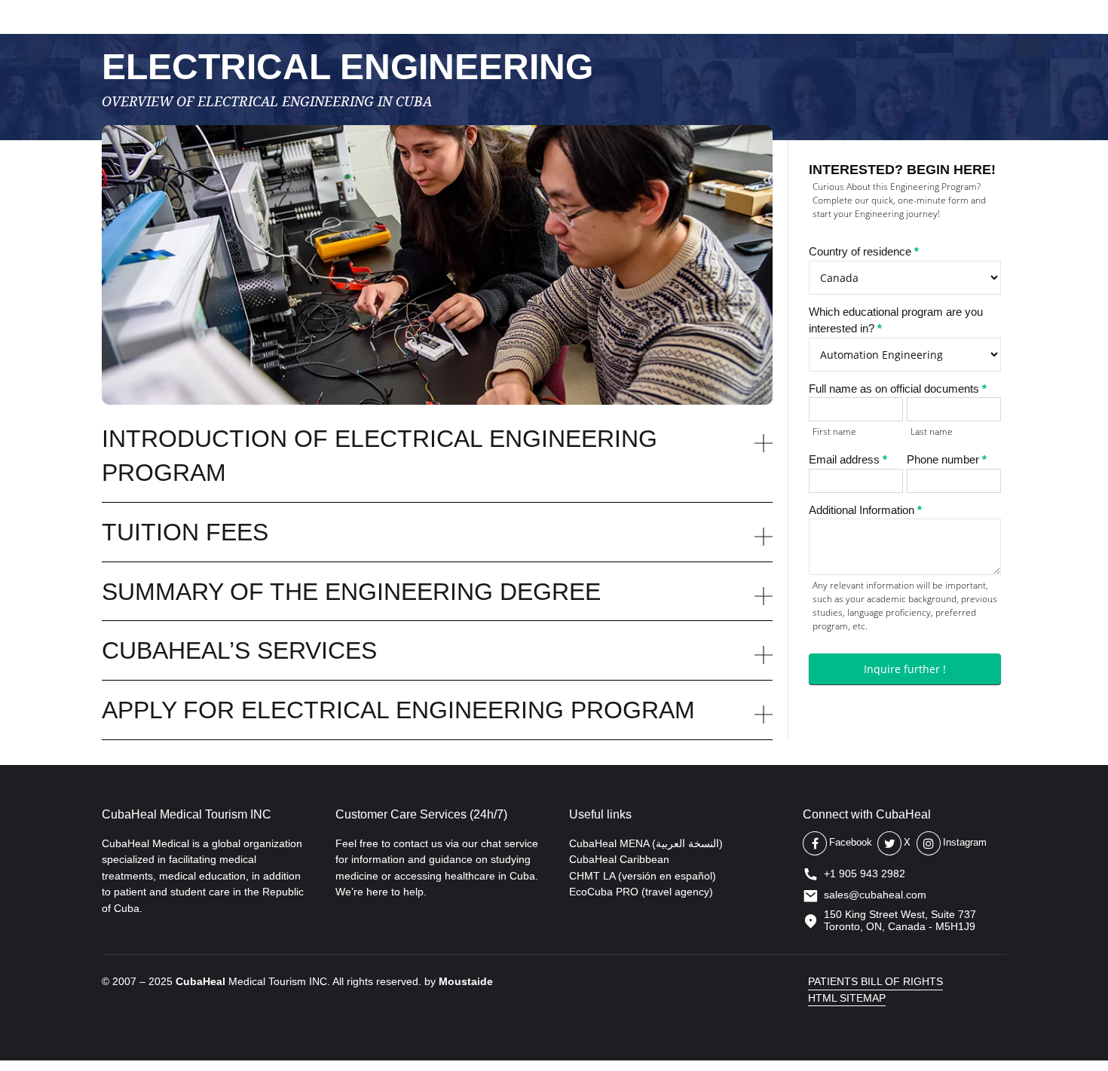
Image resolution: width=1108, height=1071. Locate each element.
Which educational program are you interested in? (896, 320)
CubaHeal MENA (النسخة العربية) (646, 843)
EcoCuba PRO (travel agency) (641, 892)
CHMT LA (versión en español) (642, 876)
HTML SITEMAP (847, 998)
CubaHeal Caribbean (619, 859)
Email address (848, 459)
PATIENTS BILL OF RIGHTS (875, 981)
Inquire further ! (905, 669)
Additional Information (865, 509)
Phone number (947, 459)
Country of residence (864, 251)
